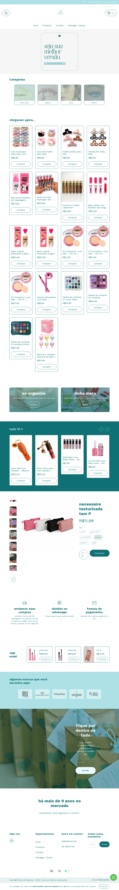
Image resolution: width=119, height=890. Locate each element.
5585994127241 (69, 841)
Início (35, 25)
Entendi (104, 886)
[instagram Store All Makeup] (11, 841)
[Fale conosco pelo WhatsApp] (113, 877)
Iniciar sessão (94, 2)
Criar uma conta (110, 2)
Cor (80, 528)
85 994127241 (68, 846)
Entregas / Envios (76, 25)
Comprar (21, 164)
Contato (60, 25)
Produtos (47, 25)
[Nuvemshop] (100, 880)
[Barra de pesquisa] (6, 13)
